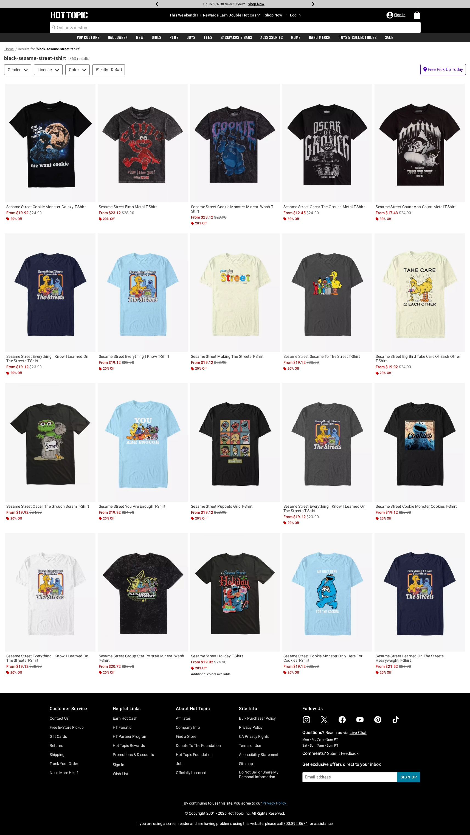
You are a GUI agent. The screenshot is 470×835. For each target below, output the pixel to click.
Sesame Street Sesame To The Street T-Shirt (321, 356)
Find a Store (186, 736)
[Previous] (157, 4)
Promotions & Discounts (133, 754)
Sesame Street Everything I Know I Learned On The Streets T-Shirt (47, 358)
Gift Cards (58, 736)
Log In (295, 15)
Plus (174, 37)
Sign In (118, 765)
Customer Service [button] (69, 708)
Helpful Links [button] (127, 708)
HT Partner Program (130, 736)
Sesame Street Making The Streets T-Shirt (227, 356)
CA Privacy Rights (254, 736)
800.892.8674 (295, 823)
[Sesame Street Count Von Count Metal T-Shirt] (420, 143)
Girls (157, 37)
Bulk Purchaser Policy (257, 718)
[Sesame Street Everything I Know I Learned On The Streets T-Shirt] (50, 292)
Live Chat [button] (358, 732)
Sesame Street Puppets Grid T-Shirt (222, 506)
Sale (389, 37)
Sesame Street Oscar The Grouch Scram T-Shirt (47, 506)
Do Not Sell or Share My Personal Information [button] (258, 774)
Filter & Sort (111, 69)
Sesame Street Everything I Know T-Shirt (134, 356)
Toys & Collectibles (358, 37)
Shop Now (254, 4)
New (139, 37)
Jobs (180, 763)
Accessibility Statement (258, 754)
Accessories (271, 37)
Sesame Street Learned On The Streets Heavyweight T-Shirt (410, 658)
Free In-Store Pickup (67, 727)
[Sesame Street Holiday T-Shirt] (235, 592)
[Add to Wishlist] (90, 89)
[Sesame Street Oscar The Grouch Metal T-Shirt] (327, 143)
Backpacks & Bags (236, 37)
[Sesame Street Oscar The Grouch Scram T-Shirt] (50, 442)
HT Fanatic (122, 727)
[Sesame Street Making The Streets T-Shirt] (235, 292)
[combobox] (235, 27)
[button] (396, 15)
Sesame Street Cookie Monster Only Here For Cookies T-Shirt (323, 658)
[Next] (313, 4)
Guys (191, 37)
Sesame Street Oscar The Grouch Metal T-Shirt (324, 207)
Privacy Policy (251, 727)
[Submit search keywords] (54, 27)
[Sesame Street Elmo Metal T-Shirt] (143, 143)
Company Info (188, 727)
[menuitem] (417, 15)
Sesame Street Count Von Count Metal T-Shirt (416, 207)
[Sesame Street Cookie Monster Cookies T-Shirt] (420, 442)
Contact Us (59, 718)
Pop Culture (88, 37)
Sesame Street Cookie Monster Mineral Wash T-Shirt (232, 209)
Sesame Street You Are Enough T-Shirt (132, 506)
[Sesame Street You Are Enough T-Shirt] (143, 442)
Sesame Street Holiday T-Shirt (217, 656)
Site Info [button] (248, 708)
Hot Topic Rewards (129, 745)
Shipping (57, 754)
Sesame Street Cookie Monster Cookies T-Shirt (416, 506)
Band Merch (319, 37)
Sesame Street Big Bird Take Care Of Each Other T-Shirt (418, 358)
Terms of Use (250, 745)
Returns (56, 745)
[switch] (443, 69)
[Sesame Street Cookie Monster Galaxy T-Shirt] (50, 143)
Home (296, 37)
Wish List (120, 774)
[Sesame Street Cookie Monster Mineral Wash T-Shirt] (235, 143)
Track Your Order (64, 763)
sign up (409, 777)
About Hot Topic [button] (193, 708)
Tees (207, 37)
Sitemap (246, 763)
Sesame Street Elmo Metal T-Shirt (128, 207)
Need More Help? (64, 772)
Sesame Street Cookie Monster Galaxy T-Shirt (46, 207)
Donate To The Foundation (198, 745)
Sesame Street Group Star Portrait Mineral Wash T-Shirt (141, 658)
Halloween (118, 37)
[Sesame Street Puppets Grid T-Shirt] (235, 442)
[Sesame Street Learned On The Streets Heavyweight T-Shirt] (420, 592)
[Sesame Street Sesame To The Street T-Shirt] (327, 292)
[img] (306, 720)
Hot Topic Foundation (194, 754)
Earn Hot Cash (125, 718)
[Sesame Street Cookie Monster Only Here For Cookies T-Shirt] (327, 592)
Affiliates (183, 718)
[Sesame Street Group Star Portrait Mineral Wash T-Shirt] (143, 592)
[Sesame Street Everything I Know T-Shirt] (143, 292)
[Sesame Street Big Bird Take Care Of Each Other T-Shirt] (420, 292)
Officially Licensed (191, 772)
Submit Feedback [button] (343, 753)
